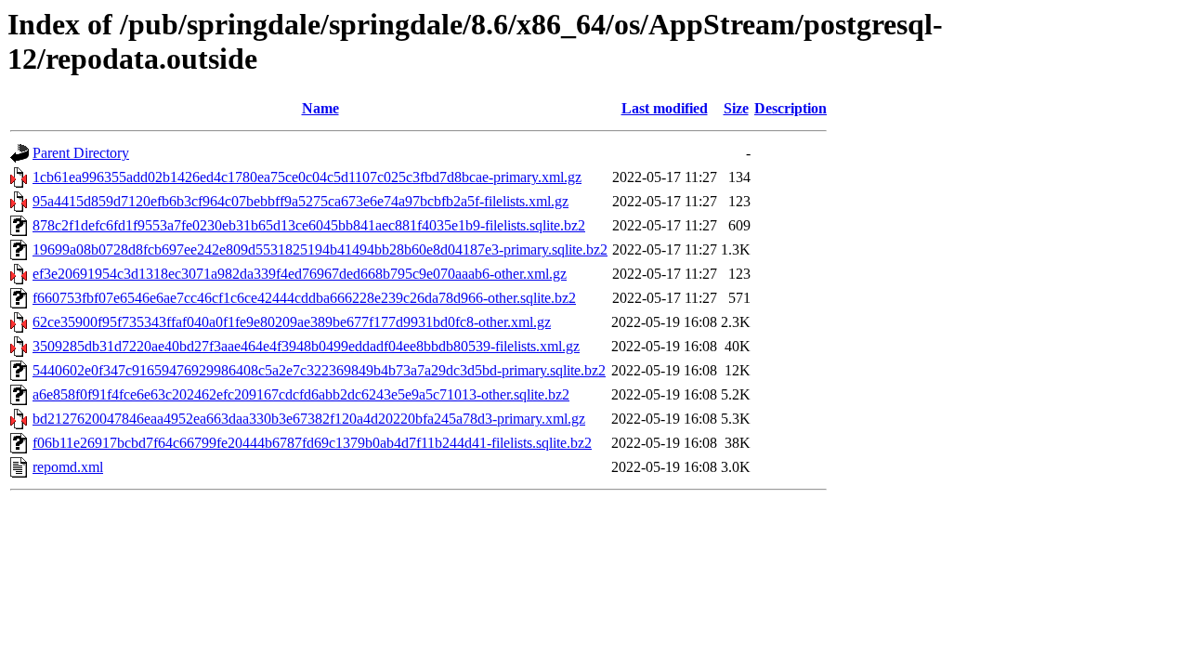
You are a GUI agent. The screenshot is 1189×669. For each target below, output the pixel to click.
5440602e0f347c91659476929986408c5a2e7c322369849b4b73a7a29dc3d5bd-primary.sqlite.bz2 (319, 370)
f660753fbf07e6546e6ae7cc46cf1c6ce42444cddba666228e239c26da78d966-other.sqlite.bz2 (304, 298)
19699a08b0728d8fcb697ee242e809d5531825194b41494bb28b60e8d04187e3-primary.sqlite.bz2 (320, 249)
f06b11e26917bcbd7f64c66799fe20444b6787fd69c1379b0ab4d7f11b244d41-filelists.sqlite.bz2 (312, 443)
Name (320, 108)
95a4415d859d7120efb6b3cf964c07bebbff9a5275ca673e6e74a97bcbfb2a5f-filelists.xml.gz (300, 201)
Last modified (664, 108)
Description (790, 108)
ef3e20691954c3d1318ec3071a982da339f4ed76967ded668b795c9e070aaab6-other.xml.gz (300, 274)
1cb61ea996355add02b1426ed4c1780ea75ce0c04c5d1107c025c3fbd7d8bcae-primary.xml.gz (307, 177)
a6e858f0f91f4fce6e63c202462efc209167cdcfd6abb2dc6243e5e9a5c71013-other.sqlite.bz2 (301, 394)
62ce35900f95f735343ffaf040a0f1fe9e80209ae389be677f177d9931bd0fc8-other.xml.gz (292, 322)
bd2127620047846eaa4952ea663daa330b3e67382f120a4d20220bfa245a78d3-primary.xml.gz (309, 418)
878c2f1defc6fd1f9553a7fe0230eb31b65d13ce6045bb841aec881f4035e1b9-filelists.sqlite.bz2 (309, 225)
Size (736, 108)
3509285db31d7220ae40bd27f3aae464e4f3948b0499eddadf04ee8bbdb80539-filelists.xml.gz (306, 346)
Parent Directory (81, 153)
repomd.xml (68, 467)
